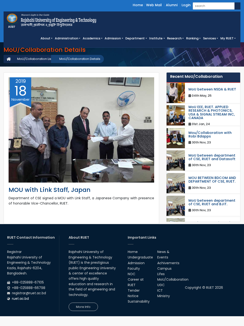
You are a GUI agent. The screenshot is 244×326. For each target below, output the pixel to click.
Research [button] (174, 38)
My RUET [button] (227, 38)
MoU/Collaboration (172, 279)
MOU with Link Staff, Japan (50, 190)
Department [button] (135, 38)
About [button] (45, 38)
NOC (131, 274)
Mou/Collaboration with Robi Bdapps (210, 134)
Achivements (168, 263)
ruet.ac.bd (20, 298)
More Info (83, 307)
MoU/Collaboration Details (79, 59)
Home (138, 5)
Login (186, 5)
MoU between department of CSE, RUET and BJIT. (211, 202)
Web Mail (154, 5)
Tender (134, 290)
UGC (161, 285)
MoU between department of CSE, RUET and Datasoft (211, 157)
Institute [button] (156, 38)
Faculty (134, 268)
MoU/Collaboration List (34, 59)
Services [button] (209, 38)
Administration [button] (66, 38)
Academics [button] (91, 38)
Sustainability (139, 301)
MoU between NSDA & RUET (212, 89)
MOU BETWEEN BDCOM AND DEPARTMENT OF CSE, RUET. (212, 179)
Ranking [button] (192, 38)
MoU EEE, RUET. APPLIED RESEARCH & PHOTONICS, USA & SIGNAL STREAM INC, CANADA (211, 112)
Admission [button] (113, 38)
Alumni (172, 5)
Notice (133, 296)
